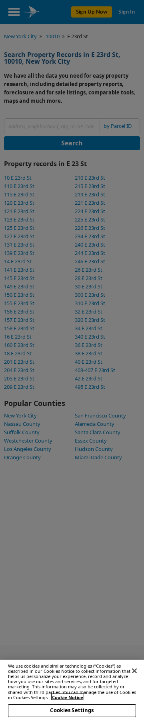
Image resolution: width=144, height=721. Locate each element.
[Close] (134, 671)
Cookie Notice (67, 697)
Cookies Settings (72, 710)
